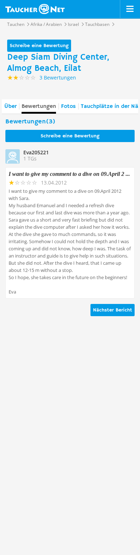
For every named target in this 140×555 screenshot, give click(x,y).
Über (10, 106)
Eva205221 (36, 152)
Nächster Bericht (112, 310)
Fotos (68, 106)
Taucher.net (35, 9)
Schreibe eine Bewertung (39, 45)
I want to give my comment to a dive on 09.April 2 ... (69, 174)
